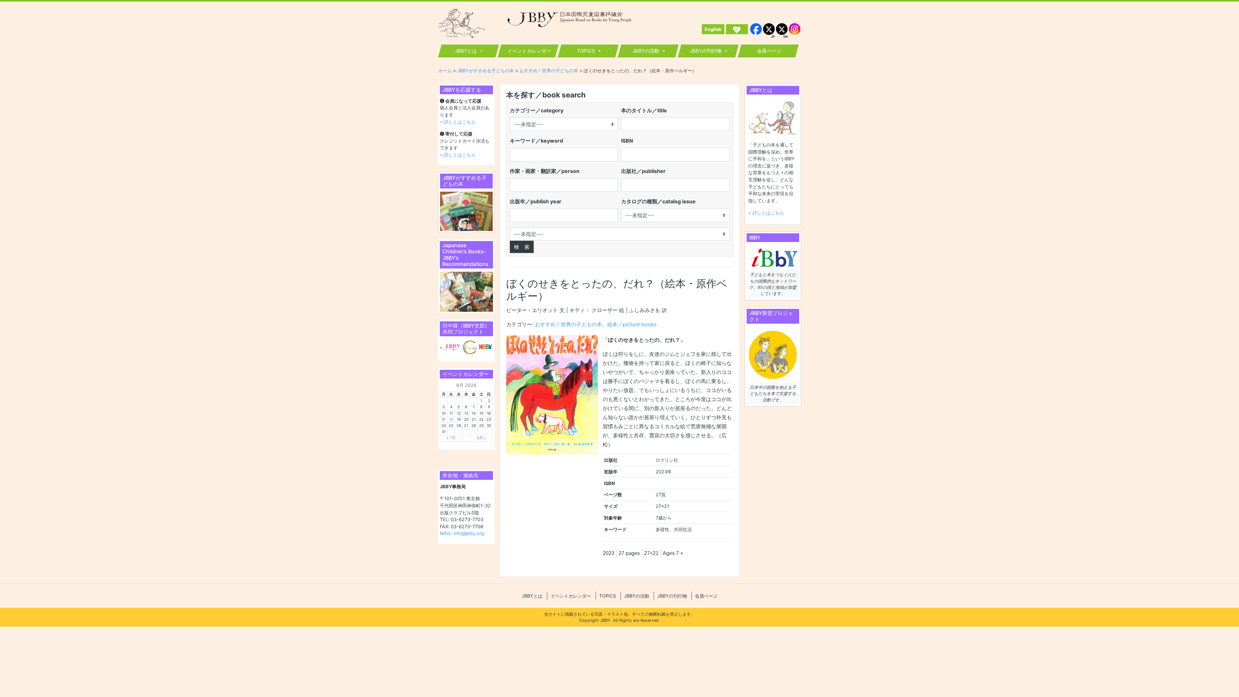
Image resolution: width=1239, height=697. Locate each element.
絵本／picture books (632, 324)
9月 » (481, 438)
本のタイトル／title (644, 110)
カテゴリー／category (536, 110)
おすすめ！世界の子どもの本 (568, 324)
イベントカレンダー (529, 51)
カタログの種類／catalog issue (658, 201)
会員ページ (769, 51)
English (713, 29)
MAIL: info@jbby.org (462, 533)
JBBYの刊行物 (705, 51)
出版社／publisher (643, 171)
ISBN (627, 140)
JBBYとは (466, 51)
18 (451, 419)
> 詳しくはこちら (458, 122)
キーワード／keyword (536, 140)
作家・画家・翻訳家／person (544, 171)
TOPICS (586, 51)
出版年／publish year (535, 201)
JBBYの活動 (645, 51)
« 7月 (451, 438)
